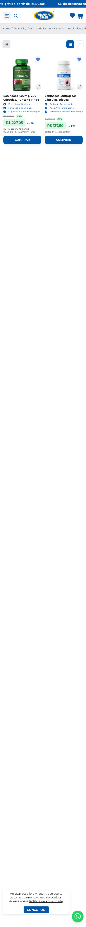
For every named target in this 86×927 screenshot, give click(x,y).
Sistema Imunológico (67, 28)
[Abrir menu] (7, 16)
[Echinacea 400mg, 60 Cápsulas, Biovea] (64, 75)
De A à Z (19, 28)
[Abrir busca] (16, 16)
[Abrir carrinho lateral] (80, 15)
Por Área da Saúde (39, 28)
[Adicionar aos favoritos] (38, 59)
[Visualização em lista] (79, 44)
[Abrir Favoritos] (72, 15)
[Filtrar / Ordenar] (6, 44)
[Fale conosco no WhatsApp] (77, 916)
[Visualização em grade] (70, 44)
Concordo (36, 910)
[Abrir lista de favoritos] (72, 16)
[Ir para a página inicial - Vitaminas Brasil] (44, 15)
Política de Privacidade (46, 901)
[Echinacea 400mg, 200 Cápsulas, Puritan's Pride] (22, 75)
